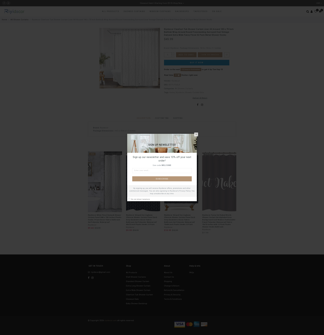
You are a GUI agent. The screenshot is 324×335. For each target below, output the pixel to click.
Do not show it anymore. (140, 199)
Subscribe (162, 179)
